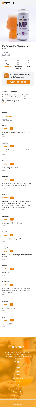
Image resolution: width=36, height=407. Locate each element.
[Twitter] (15, 361)
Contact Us (18, 388)
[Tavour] (18, 346)
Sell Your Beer (18, 378)
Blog (18, 374)
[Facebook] (18, 361)
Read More (6, 103)
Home (30, 3)
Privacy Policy (18, 392)
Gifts (18, 371)
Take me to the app (18, 82)
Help (18, 385)
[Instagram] (20, 361)
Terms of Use (18, 395)
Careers (18, 381)
